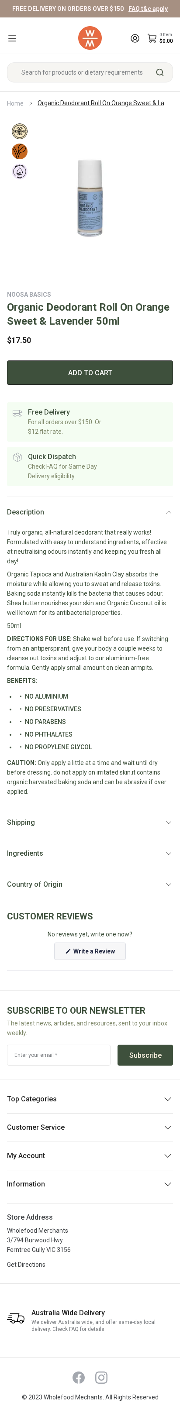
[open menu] (12, 38)
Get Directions (26, 1264)
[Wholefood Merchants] (90, 38)
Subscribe (145, 1055)
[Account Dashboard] (135, 38)
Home (15, 103)
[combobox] (90, 72)
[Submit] (163, 72)
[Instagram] (101, 1377)
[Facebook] (79, 1377)
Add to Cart (90, 373)
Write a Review (99, 953)
